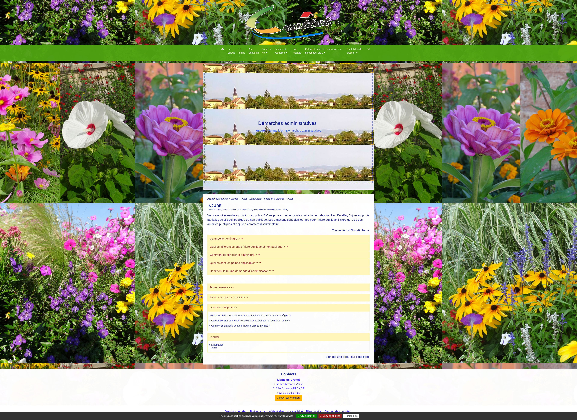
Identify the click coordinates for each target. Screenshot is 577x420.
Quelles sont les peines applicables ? (234, 262)
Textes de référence (221, 287)
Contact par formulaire (288, 397)
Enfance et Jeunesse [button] (280, 51)
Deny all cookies (331, 416)
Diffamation (217, 345)
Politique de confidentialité (267, 411)
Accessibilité (295, 411)
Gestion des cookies (337, 411)
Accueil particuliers (217, 199)
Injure (290, 199)
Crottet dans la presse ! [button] (354, 51)
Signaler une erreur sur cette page (348, 356)
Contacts (288, 374)
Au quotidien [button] (254, 51)
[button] (222, 49)
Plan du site (313, 411)
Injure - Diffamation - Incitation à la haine (263, 199)
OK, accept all (307, 416)
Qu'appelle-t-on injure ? (225, 238)
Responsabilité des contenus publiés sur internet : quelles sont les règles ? (251, 315)
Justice (235, 199)
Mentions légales (236, 411)
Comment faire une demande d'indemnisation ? (241, 271)
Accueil (261, 130)
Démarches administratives (303, 130)
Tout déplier (360, 230)
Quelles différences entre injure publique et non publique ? (248, 246)
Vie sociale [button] (297, 51)
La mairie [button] (241, 51)
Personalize (351, 416)
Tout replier (341, 230)
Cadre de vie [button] (267, 51)
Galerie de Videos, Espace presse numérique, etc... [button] (323, 51)
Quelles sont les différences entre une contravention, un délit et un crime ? (250, 320)
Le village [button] (231, 51)
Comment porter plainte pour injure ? (234, 254)
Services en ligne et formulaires (228, 297)
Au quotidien (276, 130)
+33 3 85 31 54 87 (288, 392)
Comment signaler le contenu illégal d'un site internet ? (240, 325)
